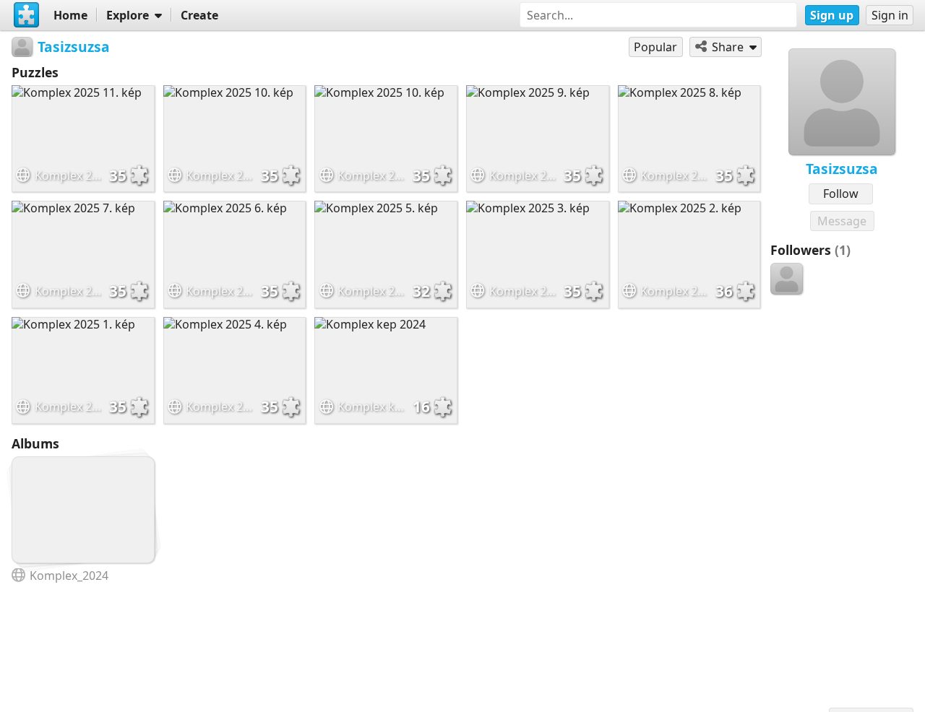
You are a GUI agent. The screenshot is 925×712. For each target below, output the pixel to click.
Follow (841, 193)
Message (841, 221)
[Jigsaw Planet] (27, 15)
